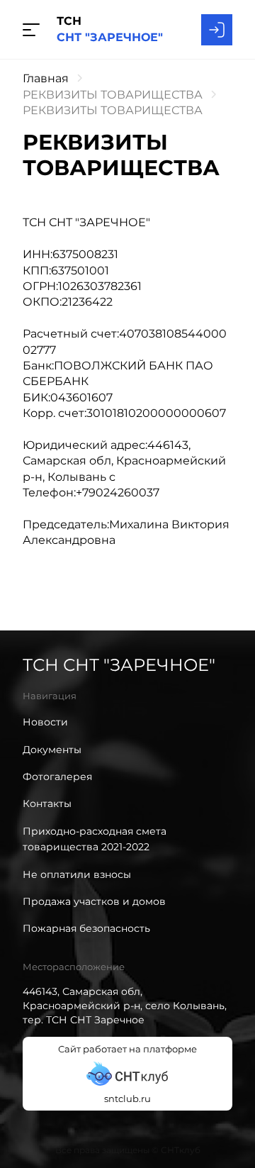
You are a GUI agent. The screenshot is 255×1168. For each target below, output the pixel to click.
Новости (45, 722)
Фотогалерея (57, 776)
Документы (52, 749)
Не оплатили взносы (77, 874)
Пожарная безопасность (86, 928)
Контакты (47, 803)
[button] (31, 29)
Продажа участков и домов (94, 901)
